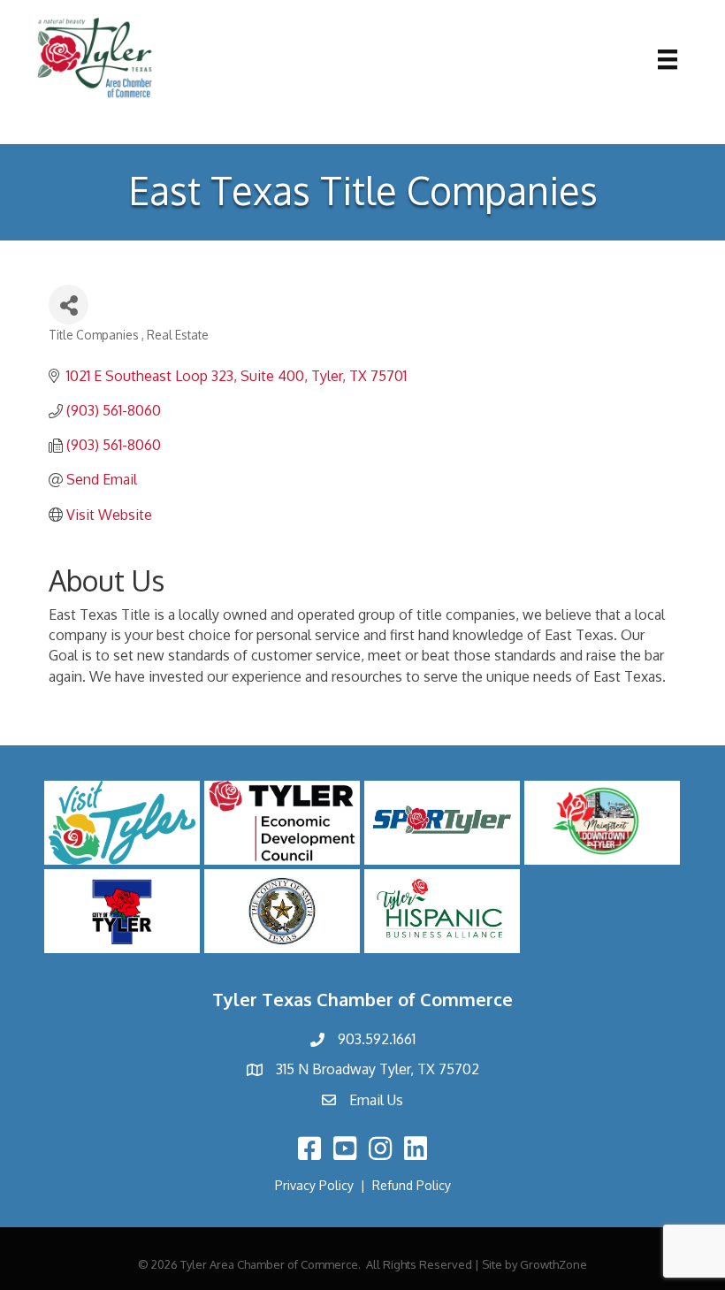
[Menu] (667, 59)
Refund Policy (411, 1185)
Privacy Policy (314, 1185)
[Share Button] (68, 304)
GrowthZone (553, 1264)
